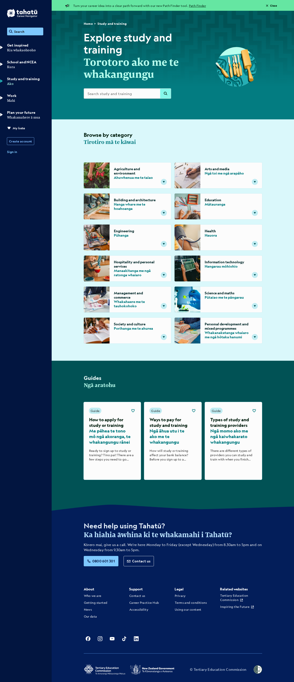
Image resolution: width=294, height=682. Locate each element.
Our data (90, 616)
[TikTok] (124, 638)
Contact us (141, 561)
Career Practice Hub (144, 602)
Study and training (112, 24)
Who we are (92, 596)
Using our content (188, 609)
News (88, 609)
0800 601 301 (103, 561)
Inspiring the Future (234, 607)
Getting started (95, 602)
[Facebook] (88, 638)
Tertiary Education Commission (234, 597)
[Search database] (165, 93)
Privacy (180, 596)
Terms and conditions (191, 602)
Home (88, 24)
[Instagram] (100, 638)
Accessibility (138, 609)
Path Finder (197, 6)
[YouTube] (112, 638)
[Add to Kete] (133, 410)
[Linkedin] (136, 638)
